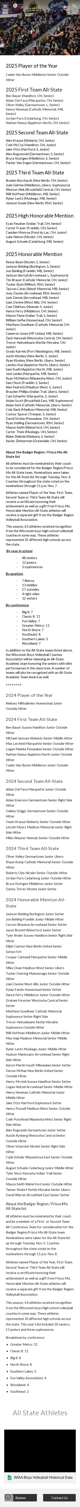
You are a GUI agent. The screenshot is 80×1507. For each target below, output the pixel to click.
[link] (40, 1456)
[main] (40, 728)
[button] (5, 6)
